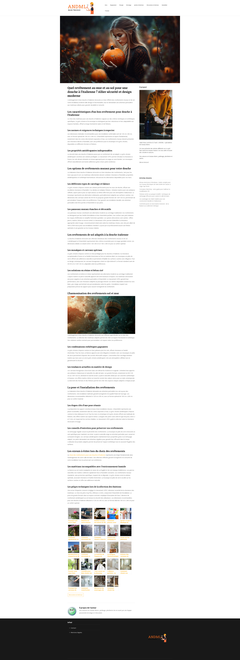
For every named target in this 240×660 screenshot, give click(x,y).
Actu (106, 5)
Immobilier (164, 5)
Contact (73, 628)
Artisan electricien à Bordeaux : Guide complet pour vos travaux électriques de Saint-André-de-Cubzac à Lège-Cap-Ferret (155, 184)
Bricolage (128, 5)
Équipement (113, 5)
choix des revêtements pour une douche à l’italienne (87, 455)
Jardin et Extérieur (139, 5)
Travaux (107, 10)
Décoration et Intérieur (153, 5)
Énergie (121, 5)
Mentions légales (76, 632)
